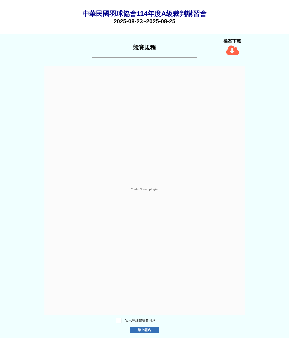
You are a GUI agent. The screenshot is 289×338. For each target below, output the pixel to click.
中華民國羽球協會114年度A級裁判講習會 (145, 13)
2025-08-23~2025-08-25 (144, 21)
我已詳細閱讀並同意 (140, 320)
